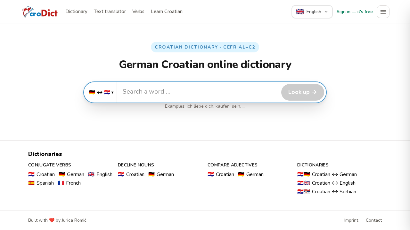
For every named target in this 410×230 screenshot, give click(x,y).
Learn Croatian (167, 11)
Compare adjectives (233, 165)
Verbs (138, 11)
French (69, 183)
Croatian (41, 174)
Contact (374, 220)
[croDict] (39, 11)
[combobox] (198, 91)
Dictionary (76, 11)
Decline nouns (136, 165)
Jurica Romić (74, 220)
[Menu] (383, 11)
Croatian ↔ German (327, 174)
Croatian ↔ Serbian (326, 191)
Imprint (351, 220)
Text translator (110, 11)
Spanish (41, 183)
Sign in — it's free (355, 12)
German (71, 174)
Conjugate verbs (49, 165)
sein (236, 106)
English (100, 174)
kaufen (223, 106)
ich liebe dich (200, 106)
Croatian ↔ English (326, 183)
